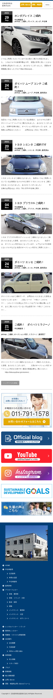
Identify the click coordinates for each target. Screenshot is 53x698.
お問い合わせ (25, 4)
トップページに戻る (10, 383)
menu (47, 5)
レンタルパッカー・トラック (15, 626)
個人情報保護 (10, 675)
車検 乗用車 (13, 594)
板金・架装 (13, 602)
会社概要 (12, 643)
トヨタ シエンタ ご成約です (30, 144)
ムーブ (30, 93)
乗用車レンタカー (11, 631)
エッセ (30, 268)
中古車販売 (19, 20)
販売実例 (8, 586)
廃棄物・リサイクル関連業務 (15, 635)
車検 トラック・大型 (17, 598)
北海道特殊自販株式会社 (19, 693)
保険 (10, 606)
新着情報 (8, 671)
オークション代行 (21, 334)
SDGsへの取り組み (16, 651)
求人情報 (12, 659)
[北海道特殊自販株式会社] (7, 4)
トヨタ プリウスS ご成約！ (30, 203)
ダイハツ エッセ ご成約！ (29, 262)
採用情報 (8, 655)
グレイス (31, 21)
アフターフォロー (11, 590)
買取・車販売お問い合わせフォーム (17, 684)
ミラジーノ (33, 334)
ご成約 (23, 21)
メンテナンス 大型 (16, 614)
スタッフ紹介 (13, 663)
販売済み (43, 93)
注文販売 (12, 573)
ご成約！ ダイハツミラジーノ (32, 324)
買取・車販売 (37, 4)
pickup (17, 21)
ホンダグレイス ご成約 (28, 15)
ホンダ (38, 21)
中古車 (44, 21)
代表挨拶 (12, 647)
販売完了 (42, 334)
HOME (7, 565)
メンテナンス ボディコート (19, 618)
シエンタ (31, 150)
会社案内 (8, 639)
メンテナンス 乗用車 (17, 610)
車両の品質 (13, 577)
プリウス (31, 209)
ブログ (7, 667)
